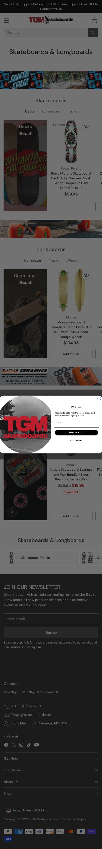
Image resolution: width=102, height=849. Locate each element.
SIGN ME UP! (76, 433)
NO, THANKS (76, 441)
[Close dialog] (99, 398)
